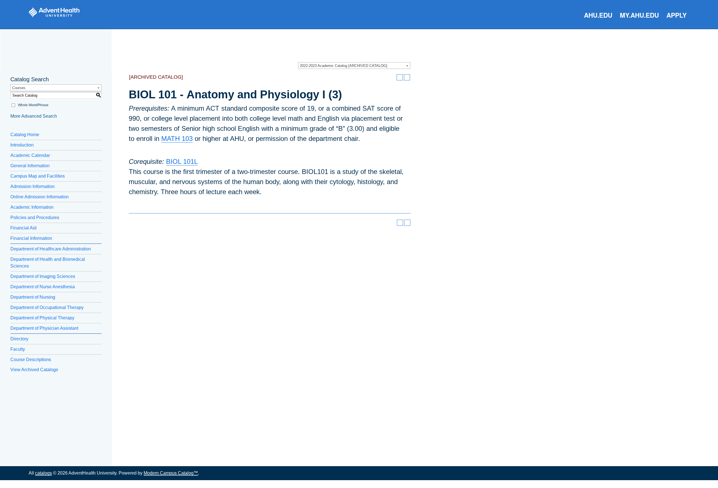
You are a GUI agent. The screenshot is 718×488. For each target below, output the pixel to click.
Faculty (17, 349)
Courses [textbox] (19, 88)
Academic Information (32, 207)
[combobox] (354, 65)
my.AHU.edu (639, 15)
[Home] (54, 12)
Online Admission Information (39, 196)
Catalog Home (24, 134)
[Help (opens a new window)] (407, 77)
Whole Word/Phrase (33, 105)
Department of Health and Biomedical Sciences (47, 262)
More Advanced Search (33, 116)
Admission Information (32, 186)
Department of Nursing (32, 297)
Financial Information (31, 238)
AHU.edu (598, 15)
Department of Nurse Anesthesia (42, 286)
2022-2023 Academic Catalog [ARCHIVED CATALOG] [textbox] (343, 66)
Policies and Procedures (34, 217)
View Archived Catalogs (34, 369)
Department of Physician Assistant (44, 328)
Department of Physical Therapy (42, 317)
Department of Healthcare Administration (50, 249)
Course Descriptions (30, 359)
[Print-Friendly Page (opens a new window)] (400, 77)
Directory (19, 338)
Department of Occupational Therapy (47, 307)
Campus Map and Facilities (37, 176)
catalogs (43, 473)
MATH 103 (177, 138)
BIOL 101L (182, 161)
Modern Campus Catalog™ (171, 473)
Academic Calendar (30, 155)
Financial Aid (23, 228)
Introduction (22, 145)
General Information (30, 165)
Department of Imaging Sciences (42, 276)
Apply (676, 15)
